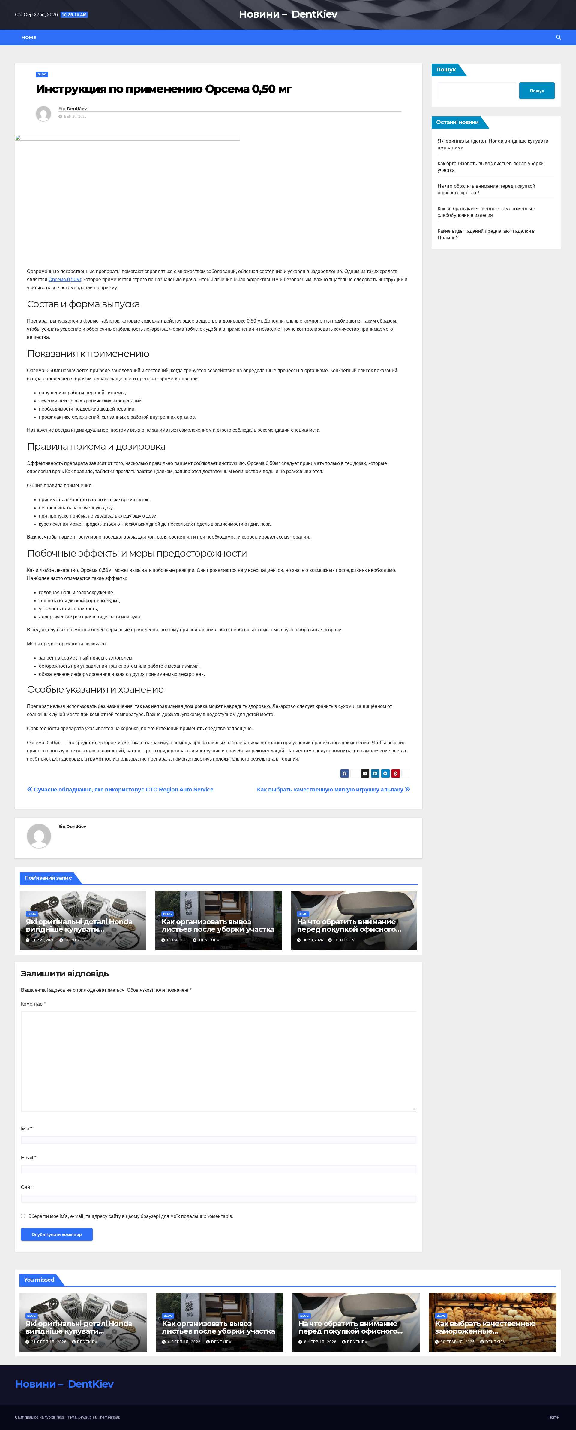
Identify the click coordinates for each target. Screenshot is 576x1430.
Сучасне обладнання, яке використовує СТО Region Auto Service (123, 789)
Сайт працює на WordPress (40, 1417)
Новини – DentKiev (288, 14)
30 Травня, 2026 (458, 1342)
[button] (558, 37)
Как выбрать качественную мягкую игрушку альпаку (331, 789)
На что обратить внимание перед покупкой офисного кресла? (346, 929)
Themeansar (108, 1417)
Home (29, 37)
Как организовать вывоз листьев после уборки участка (217, 925)
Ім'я (26, 1128)
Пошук (446, 69)
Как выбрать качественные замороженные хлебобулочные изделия (485, 1331)
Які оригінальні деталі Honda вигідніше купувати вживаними (79, 929)
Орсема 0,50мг (65, 279)
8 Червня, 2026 (321, 1342)
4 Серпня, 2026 (185, 1342)
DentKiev (76, 108)
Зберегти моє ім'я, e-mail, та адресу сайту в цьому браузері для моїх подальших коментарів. (130, 1216)
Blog (42, 74)
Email (28, 1157)
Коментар (33, 1003)
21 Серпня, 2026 (49, 1342)
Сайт (26, 1187)
